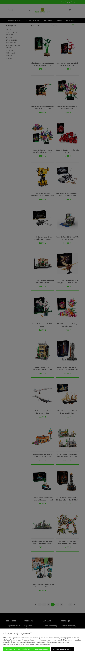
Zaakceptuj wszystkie (62, 649)
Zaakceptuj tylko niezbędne (18, 649)
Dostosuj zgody (41, 649)
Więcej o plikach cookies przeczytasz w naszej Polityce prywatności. (27, 644)
